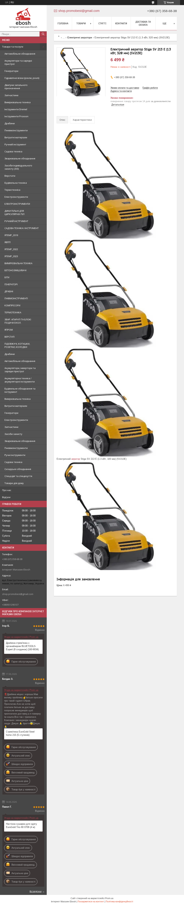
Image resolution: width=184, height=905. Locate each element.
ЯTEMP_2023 (11, 256)
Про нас (6, 490)
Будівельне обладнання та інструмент (19, 390)
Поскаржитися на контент (91, 901)
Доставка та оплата (143, 23)
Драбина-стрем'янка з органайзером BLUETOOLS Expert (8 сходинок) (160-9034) (22, 646)
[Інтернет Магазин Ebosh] (23, 16)
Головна (63, 23)
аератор (75, 459)
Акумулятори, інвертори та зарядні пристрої (20, 369)
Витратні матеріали (15, 137)
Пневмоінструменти (16, 130)
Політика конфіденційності (119, 901)
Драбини (9, 123)
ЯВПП (7, 242)
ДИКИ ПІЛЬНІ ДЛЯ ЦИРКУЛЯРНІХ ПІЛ (14, 212)
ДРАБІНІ (8, 291)
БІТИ (6, 277)
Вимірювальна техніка (17, 102)
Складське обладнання (17, 469)
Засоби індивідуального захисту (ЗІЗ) (18, 167)
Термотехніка (12, 189)
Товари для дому (14, 483)
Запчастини (11, 95)
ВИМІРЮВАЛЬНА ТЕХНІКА (18, 263)
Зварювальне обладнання (19, 158)
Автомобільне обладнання (19, 53)
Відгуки (6, 497)
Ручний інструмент (15, 144)
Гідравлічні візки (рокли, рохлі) (21, 78)
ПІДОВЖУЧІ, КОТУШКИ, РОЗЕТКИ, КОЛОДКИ (17, 345)
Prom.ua (109, 898)
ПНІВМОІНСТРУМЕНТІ (16, 298)
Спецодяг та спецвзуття (18, 476)
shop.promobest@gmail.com (17, 594)
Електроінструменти (16, 196)
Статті (102, 23)
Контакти (121, 23)
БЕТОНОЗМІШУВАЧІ (15, 270)
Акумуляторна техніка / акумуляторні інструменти (19, 380)
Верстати (9, 175)
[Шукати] (43, 34)
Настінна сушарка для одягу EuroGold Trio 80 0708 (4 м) (21, 825)
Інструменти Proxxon (16, 116)
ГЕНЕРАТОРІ (11, 284)
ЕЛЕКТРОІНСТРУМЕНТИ (17, 203)
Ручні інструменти (14, 455)
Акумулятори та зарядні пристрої (18, 62)
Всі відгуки (36, 891)
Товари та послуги (12, 46)
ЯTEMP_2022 (11, 249)
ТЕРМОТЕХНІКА (12, 312)
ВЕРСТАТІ (9, 336)
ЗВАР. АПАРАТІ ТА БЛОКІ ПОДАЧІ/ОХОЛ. (17, 321)
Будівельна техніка (15, 182)
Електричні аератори (79, 37)
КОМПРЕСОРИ (12, 305)
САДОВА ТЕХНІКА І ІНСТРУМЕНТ (21, 228)
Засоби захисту (13, 434)
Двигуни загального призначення (15, 86)
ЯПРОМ (8, 329)
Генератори (11, 71)
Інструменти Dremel (15, 109)
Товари (81, 23)
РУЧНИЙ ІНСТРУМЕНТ (16, 221)
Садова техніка (13, 151)
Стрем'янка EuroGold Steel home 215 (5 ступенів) (20, 733)
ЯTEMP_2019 (11, 235)
